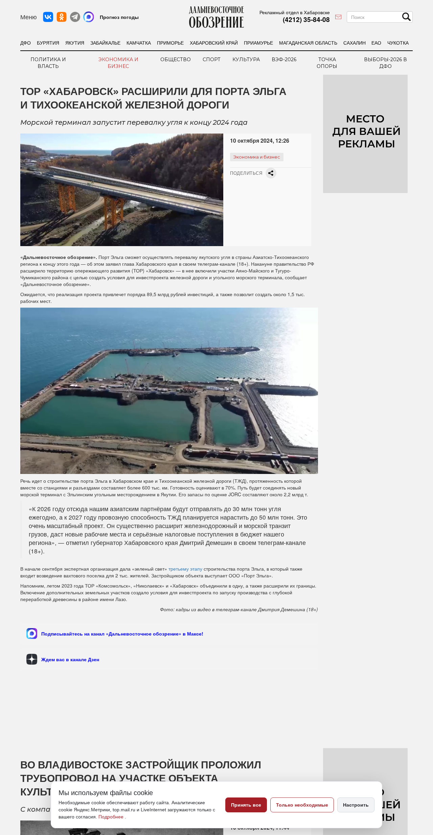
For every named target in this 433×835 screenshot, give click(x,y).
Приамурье (258, 42)
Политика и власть (48, 62)
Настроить (356, 805)
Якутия (74, 42)
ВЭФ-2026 (284, 59)
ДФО (25, 42)
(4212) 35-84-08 (306, 19)
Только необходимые (302, 805)
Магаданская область (308, 42)
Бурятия (48, 42)
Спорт (212, 59)
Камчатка (139, 42)
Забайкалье (105, 42)
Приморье (170, 42)
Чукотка (398, 42)
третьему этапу (185, 568)
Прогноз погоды (119, 17)
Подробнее (111, 816)
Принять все (246, 805)
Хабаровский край (214, 42)
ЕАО (376, 42)
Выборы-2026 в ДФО (385, 62)
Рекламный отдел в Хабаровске (294, 12)
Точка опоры (327, 62)
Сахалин (354, 42)
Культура (246, 59)
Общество (175, 59)
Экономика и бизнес (118, 62)
